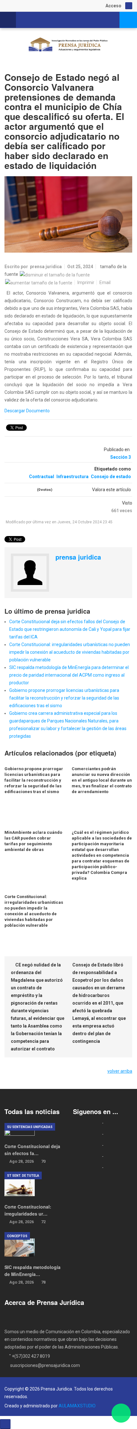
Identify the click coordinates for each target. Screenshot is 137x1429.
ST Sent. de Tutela (23, 1175)
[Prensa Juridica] (68, 45)
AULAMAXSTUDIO (77, 1405)
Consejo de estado (111, 476)
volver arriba (119, 1071)
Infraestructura (72, 476)
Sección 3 (120, 457)
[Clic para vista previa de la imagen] (68, 214)
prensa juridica (46, 266)
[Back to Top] (5, 1424)
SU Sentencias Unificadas (30, 1127)
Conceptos (17, 1236)
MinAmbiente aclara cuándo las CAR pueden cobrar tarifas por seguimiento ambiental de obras (33, 841)
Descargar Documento (27, 410)
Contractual (41, 476)
